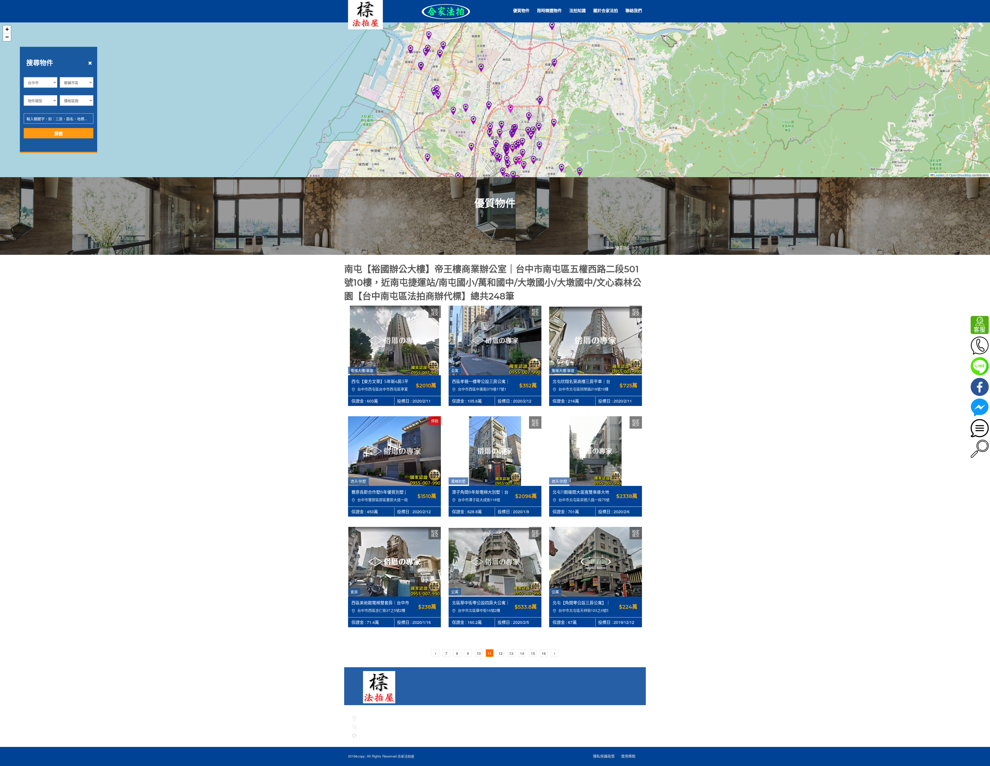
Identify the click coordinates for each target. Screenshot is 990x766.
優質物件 (521, 11)
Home (609, 247)
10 (479, 653)
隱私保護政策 (604, 756)
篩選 (58, 133)
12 (500, 653)
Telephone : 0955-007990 (382, 726)
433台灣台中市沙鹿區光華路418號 (387, 717)
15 (533, 653)
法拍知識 (577, 11)
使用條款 (628, 756)
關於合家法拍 (605, 11)
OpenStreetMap (960, 175)
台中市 (636, 247)
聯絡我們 (633, 11)
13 (511, 653)
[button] (579, 171)
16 (544, 653)
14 (522, 653)
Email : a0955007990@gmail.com (387, 735)
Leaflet (939, 175)
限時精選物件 (549, 11)
